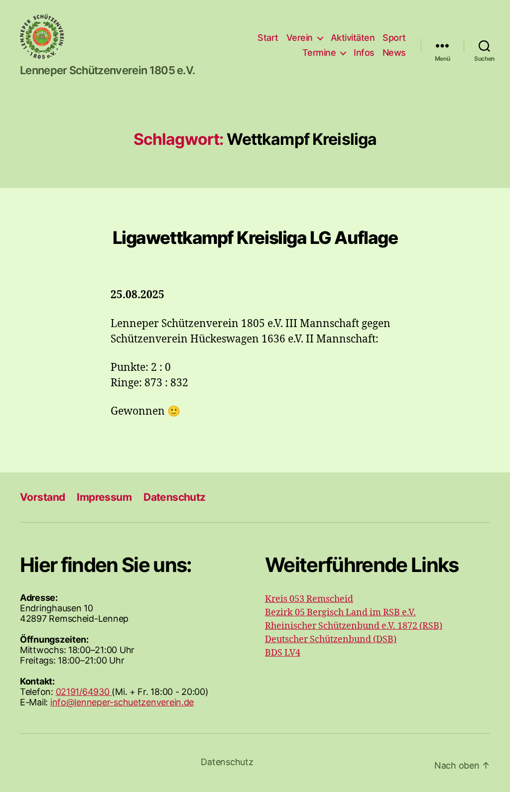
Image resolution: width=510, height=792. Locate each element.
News (394, 52)
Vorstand (42, 497)
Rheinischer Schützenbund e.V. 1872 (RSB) (353, 626)
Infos (364, 52)
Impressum (104, 497)
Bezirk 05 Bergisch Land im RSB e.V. (340, 612)
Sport (394, 37)
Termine (319, 52)
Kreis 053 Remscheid (309, 599)
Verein (299, 37)
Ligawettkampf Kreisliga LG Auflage (255, 237)
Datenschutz (174, 497)
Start (267, 37)
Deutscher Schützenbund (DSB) (330, 639)
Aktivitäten (353, 37)
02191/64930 (84, 691)
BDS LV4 (282, 653)
